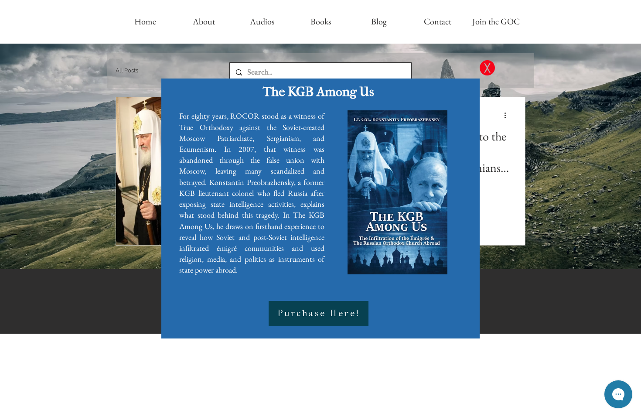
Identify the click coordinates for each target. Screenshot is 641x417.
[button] (487, 68)
